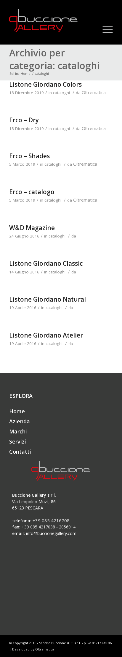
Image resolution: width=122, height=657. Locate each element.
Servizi (17, 441)
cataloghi (61, 92)
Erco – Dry (24, 120)
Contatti (20, 451)
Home (25, 73)
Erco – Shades (29, 156)
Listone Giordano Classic (46, 263)
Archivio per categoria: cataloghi (54, 59)
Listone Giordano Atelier (46, 335)
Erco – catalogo (31, 192)
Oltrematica (94, 92)
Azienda (19, 421)
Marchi (18, 431)
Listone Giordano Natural (47, 299)
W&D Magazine (32, 228)
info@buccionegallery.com (51, 533)
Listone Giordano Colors (45, 84)
